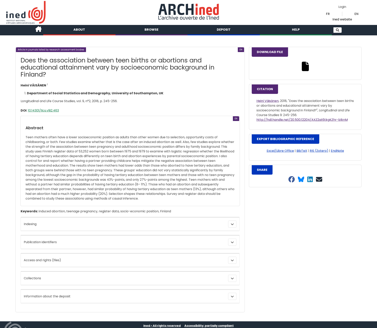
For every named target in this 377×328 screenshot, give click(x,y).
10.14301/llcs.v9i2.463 (43, 110)
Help (296, 29)
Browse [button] (151, 29)
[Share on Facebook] (291, 179)
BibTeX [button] (301, 150)
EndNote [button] (337, 150)
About (79, 29)
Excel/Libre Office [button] (280, 150)
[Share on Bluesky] (301, 179)
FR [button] (328, 14)
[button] (337, 30)
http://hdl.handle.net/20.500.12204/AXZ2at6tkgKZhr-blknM (302, 119)
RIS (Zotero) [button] (319, 150)
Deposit (224, 29)
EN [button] (356, 14)
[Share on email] (319, 179)
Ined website (342, 19)
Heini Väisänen (267, 101)
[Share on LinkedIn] (310, 179)
